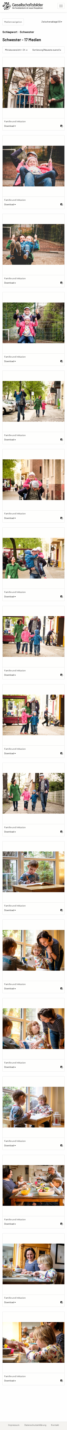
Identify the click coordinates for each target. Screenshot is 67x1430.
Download (9, 125)
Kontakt (56, 1424)
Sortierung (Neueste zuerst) (46, 49)
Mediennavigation (13, 21)
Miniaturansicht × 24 (15, 49)
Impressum (15, 1424)
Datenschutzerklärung (36, 1424)
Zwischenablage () (50, 21)
